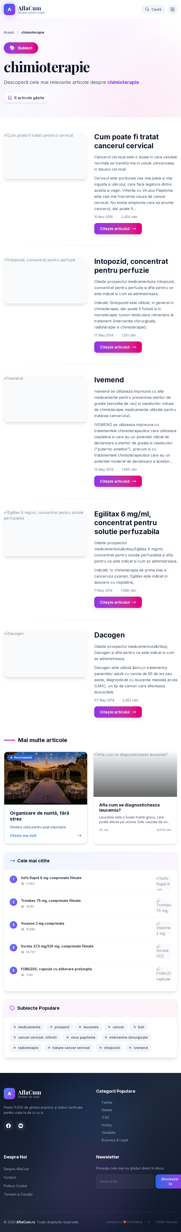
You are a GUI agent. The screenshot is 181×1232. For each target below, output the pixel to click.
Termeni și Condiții (18, 1194)
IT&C (105, 1117)
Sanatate (108, 1132)
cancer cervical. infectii (37, 1037)
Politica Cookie (15, 1186)
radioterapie (28, 1048)
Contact (10, 1177)
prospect (62, 1027)
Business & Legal (115, 1140)
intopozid (111, 1048)
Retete (107, 1110)
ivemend (141, 1048)
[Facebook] (8, 1125)
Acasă (9, 32)
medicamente (29, 1027)
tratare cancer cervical (71, 1048)
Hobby (107, 1125)
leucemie (91, 1027)
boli (141, 1027)
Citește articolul (115, 228)
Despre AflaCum (16, 1169)
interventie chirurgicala (128, 1037)
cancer (118, 1027)
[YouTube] (20, 1125)
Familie (107, 1102)
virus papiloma (83, 1037)
